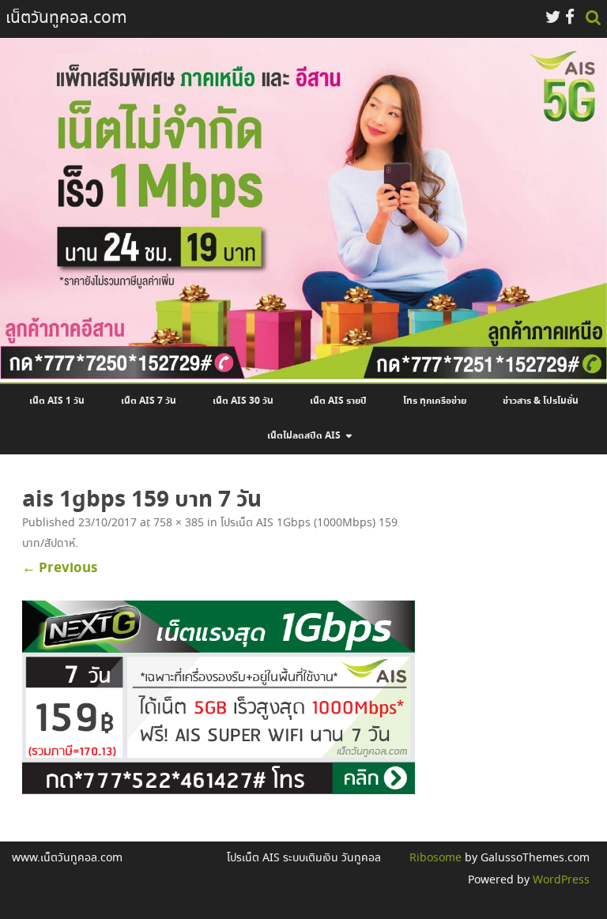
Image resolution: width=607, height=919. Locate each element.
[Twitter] (553, 18)
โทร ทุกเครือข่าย (434, 401)
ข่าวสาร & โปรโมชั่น (541, 401)
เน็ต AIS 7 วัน (148, 401)
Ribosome (435, 858)
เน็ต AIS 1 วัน (57, 401)
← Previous (59, 568)
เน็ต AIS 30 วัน (243, 401)
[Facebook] (570, 18)
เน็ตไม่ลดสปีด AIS (304, 436)
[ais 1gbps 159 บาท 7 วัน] (218, 700)
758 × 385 (178, 523)
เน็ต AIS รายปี (338, 401)
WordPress (560, 880)
